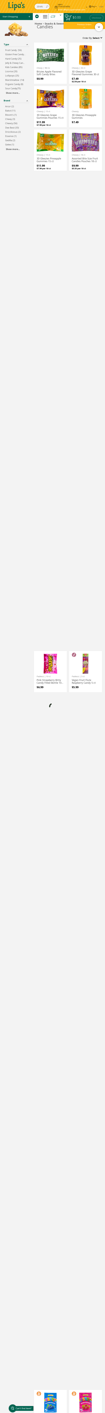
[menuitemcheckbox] (16, 50)
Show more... (13, 92)
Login (101, 6)
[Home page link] (16, 6)
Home (38, 23)
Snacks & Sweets (55, 23)
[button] (71, 6)
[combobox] (42, 6)
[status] (69, 18)
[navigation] (16, 16)
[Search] (47, 6)
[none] (50, 63)
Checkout (96, 17)
